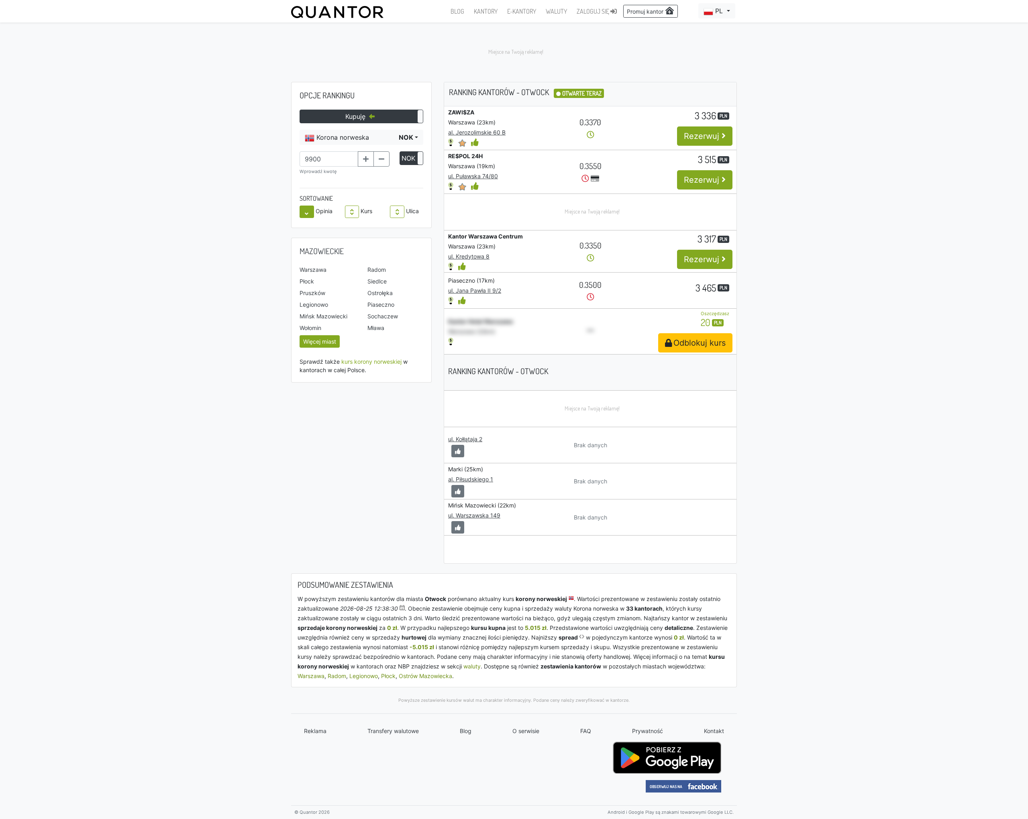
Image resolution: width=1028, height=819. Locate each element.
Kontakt (714, 730)
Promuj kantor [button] (646, 11)
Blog (465, 730)
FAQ (585, 730)
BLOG (457, 11)
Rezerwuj (703, 136)
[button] (716, 10)
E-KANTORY (521, 11)
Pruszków (312, 292)
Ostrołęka (380, 292)
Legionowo (314, 304)
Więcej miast (319, 341)
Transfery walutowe (393, 730)
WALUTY (556, 11)
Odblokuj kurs (699, 343)
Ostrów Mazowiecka (425, 675)
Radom (376, 269)
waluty (472, 666)
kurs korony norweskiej (371, 361)
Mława (375, 327)
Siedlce (377, 281)
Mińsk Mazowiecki (323, 316)
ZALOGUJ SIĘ (593, 11)
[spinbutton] (329, 159)
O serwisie (525, 730)
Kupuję (356, 116)
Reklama (315, 730)
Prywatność (647, 730)
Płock (307, 281)
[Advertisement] (514, 52)
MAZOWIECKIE (322, 251)
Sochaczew (382, 316)
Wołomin (310, 327)
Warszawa (313, 269)
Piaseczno (380, 304)
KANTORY (486, 11)
